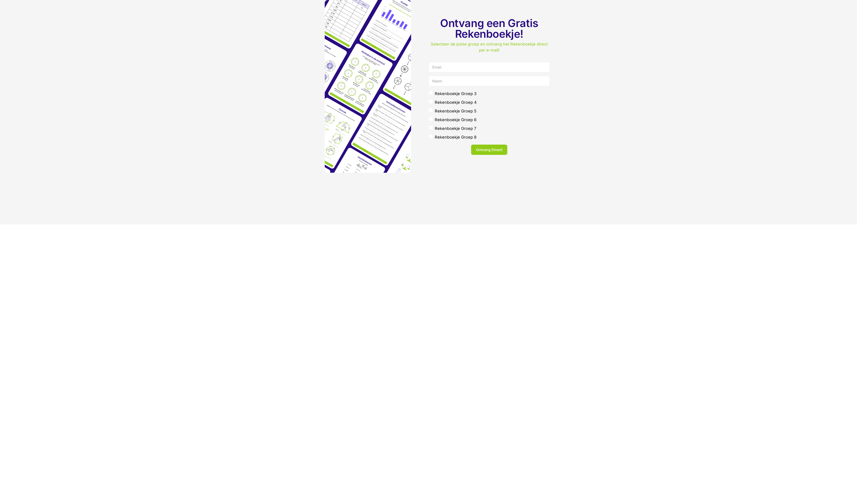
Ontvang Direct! (489, 150)
